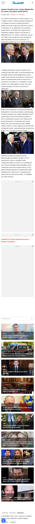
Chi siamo (5, 522)
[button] (3, 520)
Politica (13, 14)
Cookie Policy (5, 512)
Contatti (12, 522)
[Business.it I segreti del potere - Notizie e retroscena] (17, 2)
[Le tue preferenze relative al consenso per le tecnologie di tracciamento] (33, 393)
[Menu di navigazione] (3, 2)
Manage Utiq (20, 512)
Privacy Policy (13, 512)
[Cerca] (32, 2)
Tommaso (21, 14)
